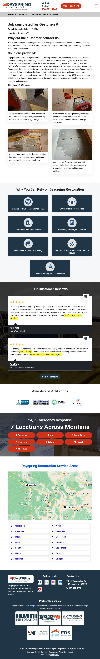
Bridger (59, 559)
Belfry (17, 542)
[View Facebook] (39, 582)
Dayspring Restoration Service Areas (50, 466)
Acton (58, 526)
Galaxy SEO (54, 655)
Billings (18, 553)
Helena (50, 442)
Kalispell (79, 442)
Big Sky (18, 548)
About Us (23, 14)
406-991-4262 (49, 9)
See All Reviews (50, 377)
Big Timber (61, 548)
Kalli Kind (14, 328)
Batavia (18, 537)
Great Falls (79, 435)
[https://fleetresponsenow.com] (21, 9)
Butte (51, 435)
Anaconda (19, 531)
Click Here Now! (71, 6)
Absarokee (20, 526)
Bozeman (22, 435)
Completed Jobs (38, 14)
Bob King (14, 364)
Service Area (30, 649)
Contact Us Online (43, 649)
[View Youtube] (39, 589)
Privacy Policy (78, 649)
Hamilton (22, 442)
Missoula (22, 449)
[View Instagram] (53, 582)
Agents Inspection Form (61, 649)
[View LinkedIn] (60, 582)
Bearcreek (61, 537)
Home (13, 14)
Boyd (58, 553)
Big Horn (60, 542)
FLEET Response (31, 606)
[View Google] (46, 582)
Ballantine (60, 531)
